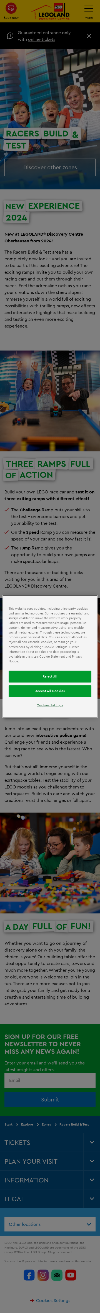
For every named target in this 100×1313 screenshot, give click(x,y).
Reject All (50, 676)
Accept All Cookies (50, 691)
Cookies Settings (50, 705)
